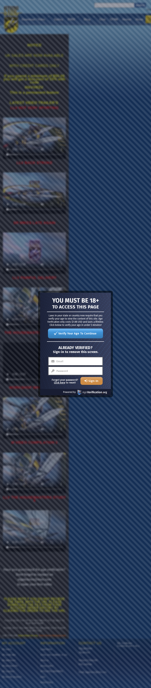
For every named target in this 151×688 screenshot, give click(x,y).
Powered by (69, 392)
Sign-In (93, 381)
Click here (59, 382)
